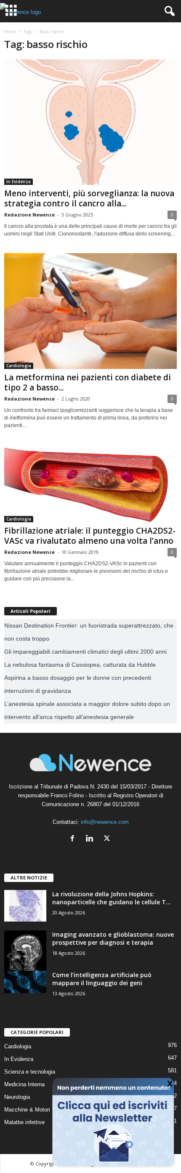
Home (10, 32)
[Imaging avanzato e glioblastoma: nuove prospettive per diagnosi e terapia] (25, 951)
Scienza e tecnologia (29, 1072)
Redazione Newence (29, 214)
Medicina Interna (24, 1084)
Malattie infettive (24, 1122)
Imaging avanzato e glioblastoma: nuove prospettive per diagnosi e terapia (113, 938)
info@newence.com (105, 822)
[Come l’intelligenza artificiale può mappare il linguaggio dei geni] (25, 982)
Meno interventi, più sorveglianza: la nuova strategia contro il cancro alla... (89, 198)
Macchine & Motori (27, 1109)
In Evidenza (18, 181)
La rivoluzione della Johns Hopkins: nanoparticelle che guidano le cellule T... (111, 898)
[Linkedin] (91, 839)
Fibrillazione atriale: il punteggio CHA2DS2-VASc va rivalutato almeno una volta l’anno (90, 535)
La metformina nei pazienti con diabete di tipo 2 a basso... (87, 382)
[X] (108, 839)
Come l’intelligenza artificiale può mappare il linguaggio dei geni (102, 979)
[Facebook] (74, 839)
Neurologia (17, 1097)
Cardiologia (18, 366)
